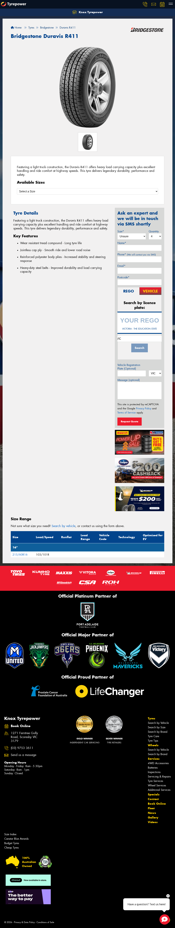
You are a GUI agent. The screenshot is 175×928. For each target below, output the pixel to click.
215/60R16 (20, 554)
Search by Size (156, 727)
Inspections (154, 772)
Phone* (136, 254)
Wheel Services (157, 785)
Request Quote (129, 421)
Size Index (10, 834)
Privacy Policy (143, 408)
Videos (153, 822)
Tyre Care (153, 736)
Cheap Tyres (11, 847)
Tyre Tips (153, 740)
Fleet (151, 808)
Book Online (157, 804)
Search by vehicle (63, 526)
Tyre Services (155, 781)
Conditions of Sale (45, 922)
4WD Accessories (158, 763)
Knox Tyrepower (90, 12)
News (152, 813)
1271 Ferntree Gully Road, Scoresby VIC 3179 (24, 737)
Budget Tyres (11, 843)
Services (153, 759)
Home (18, 27)
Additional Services (159, 790)
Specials (153, 794)
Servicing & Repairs (159, 776)
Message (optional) (128, 380)
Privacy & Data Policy (24, 922)
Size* (120, 231)
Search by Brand (157, 732)
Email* (121, 266)
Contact (153, 799)
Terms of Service (126, 412)
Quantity (154, 231)
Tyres (151, 718)
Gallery (153, 817)
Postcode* (123, 277)
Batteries (153, 767)
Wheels (153, 745)
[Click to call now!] (145, 4)
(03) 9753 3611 (22, 748)
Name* (121, 243)
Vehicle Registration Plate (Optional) (128, 366)
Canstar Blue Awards (16, 839)
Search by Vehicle (158, 723)
